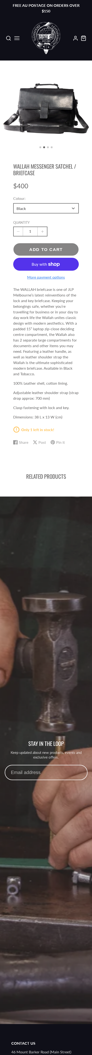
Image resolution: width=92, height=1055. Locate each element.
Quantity (21, 222)
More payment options (46, 277)
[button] (40, 147)
